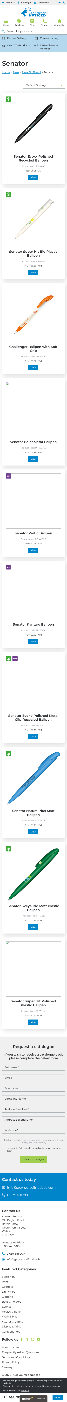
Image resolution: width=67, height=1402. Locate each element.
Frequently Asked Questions (20, 1352)
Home (6, 72)
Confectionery (11, 1331)
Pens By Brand (31, 72)
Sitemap (7, 1367)
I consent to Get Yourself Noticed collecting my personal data (34, 1149)
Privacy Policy (11, 1362)
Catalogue (26, 2)
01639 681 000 (64, 2)
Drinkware (8, 1291)
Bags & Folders (11, 1301)
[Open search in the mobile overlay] (33, 31)
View (33, 177)
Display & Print (11, 1326)
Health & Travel (11, 1311)
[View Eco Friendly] (8, 99)
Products (19, 25)
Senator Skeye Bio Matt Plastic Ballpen (33, 908)
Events (6, 1306)
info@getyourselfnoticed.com (59, 2)
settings (25, 1390)
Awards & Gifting (12, 1321)
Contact (45, 25)
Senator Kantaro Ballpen (33, 624)
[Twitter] (27, 1339)
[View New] (8, 476)
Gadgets (7, 1286)
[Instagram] (32, 1339)
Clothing (7, 1296)
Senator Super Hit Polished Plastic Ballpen (33, 1003)
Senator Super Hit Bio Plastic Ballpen (33, 254)
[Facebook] (22, 1339)
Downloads (43, 2)
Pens (16, 72)
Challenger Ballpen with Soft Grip (33, 349)
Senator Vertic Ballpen (33, 533)
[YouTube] (38, 1339)
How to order (10, 1347)
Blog (32, 25)
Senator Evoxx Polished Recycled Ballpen (33, 158)
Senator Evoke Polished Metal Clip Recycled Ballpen (33, 718)
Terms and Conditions (16, 1357)
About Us (10, 2)
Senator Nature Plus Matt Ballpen (33, 813)
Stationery (8, 1276)
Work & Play (9, 1316)
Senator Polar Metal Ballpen (33, 442)
